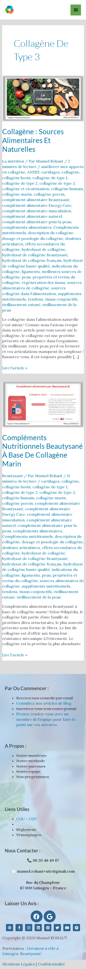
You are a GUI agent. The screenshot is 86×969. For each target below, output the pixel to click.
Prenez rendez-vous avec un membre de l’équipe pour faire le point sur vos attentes (45, 719)
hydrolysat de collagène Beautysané (35, 254)
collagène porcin (49, 194)
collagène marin (17, 194)
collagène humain (67, 188)
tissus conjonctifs (61, 299)
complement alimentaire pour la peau (36, 221)
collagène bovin (16, 177)
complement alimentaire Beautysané (36, 199)
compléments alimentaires (26, 227)
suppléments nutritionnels (46, 586)
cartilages (50, 172)
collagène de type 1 (49, 177)
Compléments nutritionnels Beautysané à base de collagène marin (42, 450)
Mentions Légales (18, 964)
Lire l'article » (14, 367)
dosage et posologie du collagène (32, 238)
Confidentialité (51, 964)
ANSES (33, 172)
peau (26, 277)
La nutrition (13, 161)
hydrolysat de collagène (43, 249)
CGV (33, 818)
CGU (20, 818)
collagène (70, 172)
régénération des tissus (43, 282)
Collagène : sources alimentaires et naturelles (33, 140)
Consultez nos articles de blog (43, 703)
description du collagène (50, 232)
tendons (35, 299)
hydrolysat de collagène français (32, 260)
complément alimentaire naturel (32, 216)
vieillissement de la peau (39, 597)
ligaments (31, 271)
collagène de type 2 (20, 183)
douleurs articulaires (21, 547)
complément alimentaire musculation (36, 210)
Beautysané (12, 475)
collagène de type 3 (57, 183)
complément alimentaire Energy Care (36, 205)
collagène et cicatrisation (25, 188)
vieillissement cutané (21, 304)
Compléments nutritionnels (27, 536)
